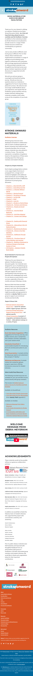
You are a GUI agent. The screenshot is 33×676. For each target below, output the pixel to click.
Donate (2, 631)
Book (5, 618)
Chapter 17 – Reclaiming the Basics (16, 229)
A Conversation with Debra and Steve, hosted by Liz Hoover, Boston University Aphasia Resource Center (16, 413)
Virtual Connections (12, 316)
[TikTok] (22, 4)
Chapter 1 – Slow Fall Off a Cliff (15, 186)
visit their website (21, 664)
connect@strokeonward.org (18, 1)
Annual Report (4, 603)
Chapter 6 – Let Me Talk (13, 197)
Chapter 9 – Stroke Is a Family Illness (17, 203)
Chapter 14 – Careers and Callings (16, 216)
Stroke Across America (6, 598)
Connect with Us (4, 635)
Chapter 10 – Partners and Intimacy (16, 205)
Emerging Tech (4, 625)
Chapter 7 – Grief (11, 199)
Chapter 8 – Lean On (12, 201)
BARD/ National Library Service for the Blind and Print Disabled (16, 384)
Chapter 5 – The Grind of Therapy (16, 195)
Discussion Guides (5, 620)
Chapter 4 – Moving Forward (14, 193)
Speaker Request (4, 633)
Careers (2, 601)
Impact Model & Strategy (6, 594)
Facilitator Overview (11, 137)
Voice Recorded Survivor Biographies (17, 395)
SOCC (2, 611)
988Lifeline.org (6, 667)
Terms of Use (21, 651)
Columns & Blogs (4, 623)
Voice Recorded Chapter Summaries (17, 393)
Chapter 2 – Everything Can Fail (15, 188)
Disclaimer (27, 651)
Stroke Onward (6, 651)
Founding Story (4, 596)
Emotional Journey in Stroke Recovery (9, 622)
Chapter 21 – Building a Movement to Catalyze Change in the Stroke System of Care (17, 244)
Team (2, 599)
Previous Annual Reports (6, 605)
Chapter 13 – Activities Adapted (15, 214)
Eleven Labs (3, 612)
